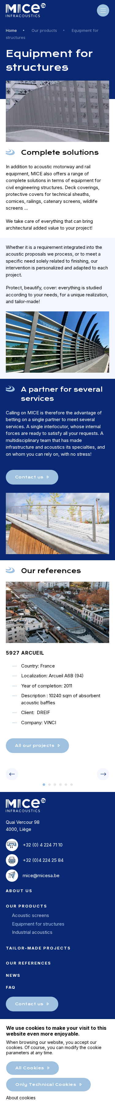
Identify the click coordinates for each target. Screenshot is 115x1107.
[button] (44, 784)
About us (19, 890)
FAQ (11, 987)
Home (11, 30)
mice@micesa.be (41, 875)
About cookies (21, 1097)
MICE (26, 10)
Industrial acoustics (32, 932)
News (13, 975)
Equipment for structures (38, 924)
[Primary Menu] (103, 10)
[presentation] (12, 774)
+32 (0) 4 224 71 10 (43, 845)
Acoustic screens (30, 915)
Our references (28, 963)
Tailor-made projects (38, 947)
